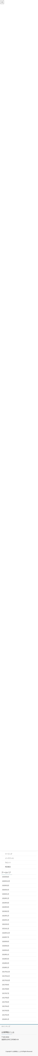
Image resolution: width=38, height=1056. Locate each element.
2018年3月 (5, 959)
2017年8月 (5, 989)
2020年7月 (5, 937)
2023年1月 (5, 915)
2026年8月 (5, 877)
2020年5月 (5, 946)
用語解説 (8, 867)
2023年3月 (5, 907)
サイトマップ (6, 1026)
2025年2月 (5, 890)
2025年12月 (6, 881)
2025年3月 (5, 885)
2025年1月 (5, 894)
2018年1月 (5, 967)
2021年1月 (5, 928)
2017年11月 (6, 976)
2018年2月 (5, 963)
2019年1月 (5, 954)
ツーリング (8, 854)
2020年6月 (5, 941)
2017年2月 (5, 1015)
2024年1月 (5, 898)
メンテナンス (9, 858)
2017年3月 (5, 1010)
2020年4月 (5, 950)
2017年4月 (5, 1006)
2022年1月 (5, 920)
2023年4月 (5, 903)
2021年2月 (5, 924)
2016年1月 (5, 1019)
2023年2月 (5, 911)
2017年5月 (5, 1002)
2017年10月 (6, 980)
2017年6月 (5, 997)
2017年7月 (5, 993)
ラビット (8, 862)
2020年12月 (6, 933)
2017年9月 (5, 984)
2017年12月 (6, 972)
